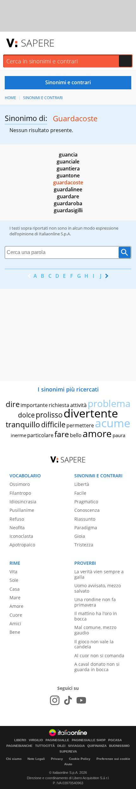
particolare (40, 435)
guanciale (68, 161)
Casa (14, 589)
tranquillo (23, 424)
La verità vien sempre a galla (99, 574)
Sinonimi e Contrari (43, 97)
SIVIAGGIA (76, 746)
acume (112, 423)
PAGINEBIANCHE (19, 746)
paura (119, 435)
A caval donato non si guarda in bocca (97, 666)
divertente (91, 413)
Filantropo (20, 493)
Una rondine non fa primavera (95, 602)
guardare (68, 196)
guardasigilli (68, 210)
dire (13, 404)
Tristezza (83, 545)
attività (78, 405)
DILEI (61, 746)
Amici (15, 623)
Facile (80, 493)
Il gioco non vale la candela (94, 644)
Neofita (17, 528)
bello (76, 435)
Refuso (16, 519)
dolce (26, 414)
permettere (80, 425)
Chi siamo (14, 758)
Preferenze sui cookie (113, 758)
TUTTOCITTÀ (45, 746)
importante (34, 405)
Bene (14, 632)
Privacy (57, 758)
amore (97, 433)
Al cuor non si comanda (99, 655)
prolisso (49, 415)
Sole (13, 580)
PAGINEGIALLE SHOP (89, 740)
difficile (53, 424)
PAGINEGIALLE (57, 740)
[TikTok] (68, 700)
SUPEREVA (68, 751)
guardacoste (68, 182)
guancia (68, 154)
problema (109, 403)
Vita (13, 572)
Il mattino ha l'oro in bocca (95, 616)
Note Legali (36, 758)
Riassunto (84, 519)
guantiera (68, 168)
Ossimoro (19, 484)
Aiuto (68, 764)
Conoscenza (87, 510)
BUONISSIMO (119, 746)
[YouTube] (81, 700)
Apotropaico (22, 545)
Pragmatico (86, 502)
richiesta (59, 405)
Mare (15, 598)
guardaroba (68, 203)
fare (61, 434)
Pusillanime (21, 510)
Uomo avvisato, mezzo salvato (97, 588)
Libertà (81, 484)
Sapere (37, 42)
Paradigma (85, 528)
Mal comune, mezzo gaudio (95, 630)
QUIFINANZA (97, 746)
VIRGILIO (36, 740)
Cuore (15, 615)
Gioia (79, 536)
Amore (16, 606)
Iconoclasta (21, 536)
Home (10, 97)
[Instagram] (54, 700)
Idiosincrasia (22, 502)
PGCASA (115, 740)
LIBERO (20, 740)
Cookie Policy (79, 758)
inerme (18, 435)
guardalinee (68, 189)
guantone (68, 175)
